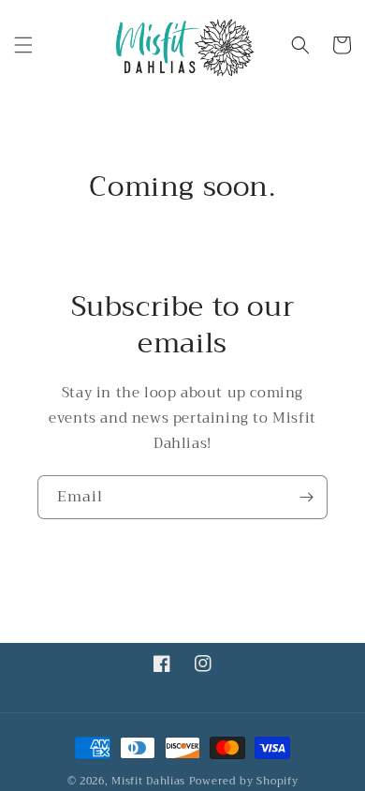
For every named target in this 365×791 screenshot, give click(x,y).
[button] (23, 45)
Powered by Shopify (244, 781)
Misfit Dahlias (148, 781)
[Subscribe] (306, 497)
